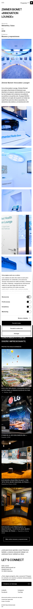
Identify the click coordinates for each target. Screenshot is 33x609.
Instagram (21, 590)
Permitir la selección (16, 328)
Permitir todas (16, 323)
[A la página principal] (31, 2)
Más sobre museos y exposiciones (16, 539)
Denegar (16, 333)
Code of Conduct (6, 601)
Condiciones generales (7, 599)
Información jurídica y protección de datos (12, 597)
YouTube (20, 592)
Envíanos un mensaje (10, 584)
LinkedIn (4, 590)
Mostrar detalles (23, 318)
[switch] (29, 302)
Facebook (4, 592)
